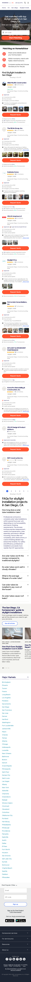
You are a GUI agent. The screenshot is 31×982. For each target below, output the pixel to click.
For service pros (7, 939)
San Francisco (7, 710)
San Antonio (6, 856)
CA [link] (8, 8)
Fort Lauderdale (8, 725)
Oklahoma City (7, 815)
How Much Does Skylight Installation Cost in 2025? (12, 648)
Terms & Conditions (16, 970)
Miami (4, 732)
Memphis (5, 834)
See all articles (10, 623)
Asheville (5, 791)
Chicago (5, 744)
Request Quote (15, 115)
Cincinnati (5, 806)
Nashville (5, 837)
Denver (4, 716)
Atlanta (4, 741)
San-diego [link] (14, 8)
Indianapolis (6, 747)
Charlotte (5, 794)
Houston (5, 853)
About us (5, 950)
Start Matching (15, 38)
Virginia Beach (7, 868)
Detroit (4, 763)
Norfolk (4, 862)
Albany (4, 784)
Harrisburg (5, 822)
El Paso (4, 846)
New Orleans (6, 753)
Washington (6, 722)
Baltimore (5, 756)
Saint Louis (6, 778)
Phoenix (5, 685)
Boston (4, 760)
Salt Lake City (7, 859)
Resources (5, 944)
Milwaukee (6, 877)
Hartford (5, 719)
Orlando (5, 735)
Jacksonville (6, 729)
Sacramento (6, 704)
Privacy (5, 965)
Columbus (5, 812)
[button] (4, 109)
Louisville (5, 750)
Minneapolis (6, 769)
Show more (26, 150)
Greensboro (6, 797)
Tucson (4, 688)
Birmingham (6, 682)
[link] (15, 87)
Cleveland (5, 809)
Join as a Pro (19, 3)
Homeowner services (9, 933)
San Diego (5, 707)
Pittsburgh (5, 828)
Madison (5, 874)
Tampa (4, 738)
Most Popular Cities (8, 885)
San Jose (5, 713)
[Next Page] (28, 491)
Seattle (4, 871)
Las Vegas (5, 781)
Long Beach (6, 695)
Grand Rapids (7, 766)
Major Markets (9, 677)
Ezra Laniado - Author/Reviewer (11, 642)
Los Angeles (6, 698)
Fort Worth (6, 849)
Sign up (15, 904)
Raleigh (4, 800)
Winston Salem (7, 803)
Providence (6, 831)
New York (5, 787)
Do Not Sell (17, 965)
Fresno (4, 691)
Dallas (4, 843)
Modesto (5, 701)
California (10, 965)
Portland (5, 818)
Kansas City (6, 775)
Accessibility (24, 965)
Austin (4, 840)
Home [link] (4, 8)
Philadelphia (6, 825)
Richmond (5, 865)
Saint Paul (5, 772)
